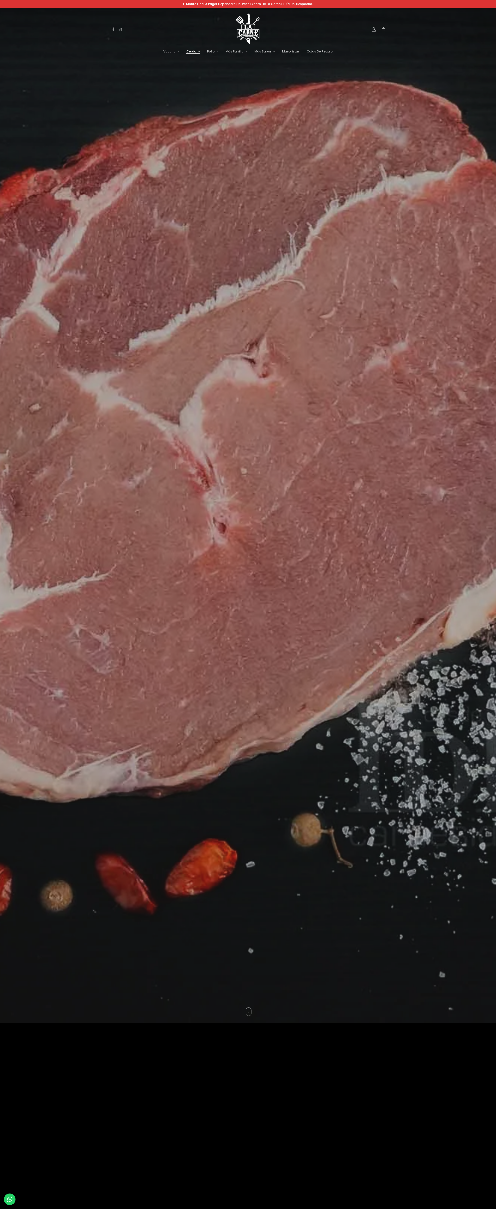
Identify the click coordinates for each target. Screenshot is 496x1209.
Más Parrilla (235, 52)
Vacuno (169, 52)
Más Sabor (262, 52)
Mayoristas (291, 52)
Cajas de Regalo (320, 52)
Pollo (211, 52)
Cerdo (191, 52)
